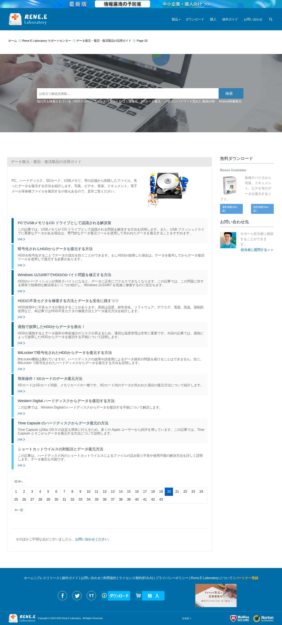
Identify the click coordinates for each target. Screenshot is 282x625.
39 (129, 499)
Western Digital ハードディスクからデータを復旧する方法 (66, 401)
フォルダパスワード (107, 101)
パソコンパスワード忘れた (183, 101)
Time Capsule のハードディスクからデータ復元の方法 (63, 423)
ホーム (29, 578)
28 (40, 499)
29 (48, 499)
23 (193, 491)
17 (145, 491)
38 (121, 499)
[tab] (109, 161)
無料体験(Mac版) (261, 209)
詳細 (20, 239)
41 (145, 499)
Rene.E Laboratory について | (213, 578)
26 (24, 499)
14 (121, 491)
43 (161, 499)
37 (113, 499)
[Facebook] (62, 595)
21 (177, 491)
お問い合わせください (91, 539)
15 (129, 491)
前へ (20, 481)
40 (137, 499)
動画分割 (209, 101)
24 (201, 491)
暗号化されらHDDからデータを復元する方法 (55, 249)
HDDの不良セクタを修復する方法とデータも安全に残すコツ (68, 301)
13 (113, 491)
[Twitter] (77, 595)
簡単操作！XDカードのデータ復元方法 (50, 379)
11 (96, 491)
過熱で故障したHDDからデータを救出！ (51, 327)
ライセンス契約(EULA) (136, 578)
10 (88, 491)
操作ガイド (70, 578)
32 (72, 499)
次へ (17, 510)
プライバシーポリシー (171, 578)
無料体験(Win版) (229, 209)
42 (153, 499)
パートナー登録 (246, 578)
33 (80, 499)
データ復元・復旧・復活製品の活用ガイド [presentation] (46, 162)
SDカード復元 (151, 101)
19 (161, 491)
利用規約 (109, 578)
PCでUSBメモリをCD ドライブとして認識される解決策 (64, 223)
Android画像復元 (230, 101)
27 (32, 499)
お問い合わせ (91, 578)
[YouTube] (91, 595)
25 (16, 499)
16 (137, 491)
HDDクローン (83, 101)
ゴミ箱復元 (130, 101)
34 (88, 499)
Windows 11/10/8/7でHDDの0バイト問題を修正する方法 (64, 275)
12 (105, 491)
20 (169, 491)
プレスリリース (47, 578)
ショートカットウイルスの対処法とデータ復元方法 (60, 449)
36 (105, 499)
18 (153, 491)
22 (185, 491)
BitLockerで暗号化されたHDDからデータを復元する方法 (65, 353)
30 (56, 499)
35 (96, 499)
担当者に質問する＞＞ (257, 250)
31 (64, 499)
